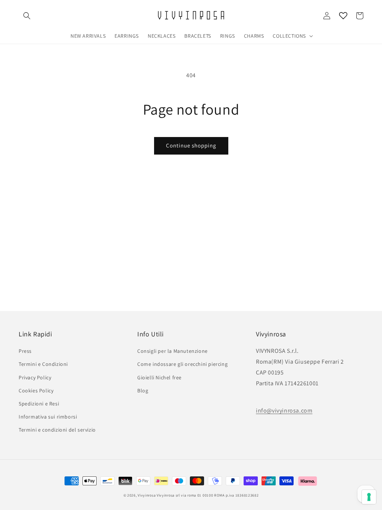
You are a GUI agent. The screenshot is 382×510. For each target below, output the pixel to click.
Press (25, 351)
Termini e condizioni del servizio (57, 429)
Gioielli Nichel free (159, 377)
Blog (142, 390)
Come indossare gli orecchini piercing (182, 364)
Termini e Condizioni (43, 364)
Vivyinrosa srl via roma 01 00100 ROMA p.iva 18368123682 (208, 495)
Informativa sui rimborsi (48, 416)
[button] (27, 15)
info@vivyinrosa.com (284, 410)
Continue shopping (191, 145)
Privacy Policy (35, 377)
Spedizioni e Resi (39, 403)
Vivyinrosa (147, 495)
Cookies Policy (36, 390)
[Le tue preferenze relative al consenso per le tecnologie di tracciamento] (369, 497)
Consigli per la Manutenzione (172, 351)
